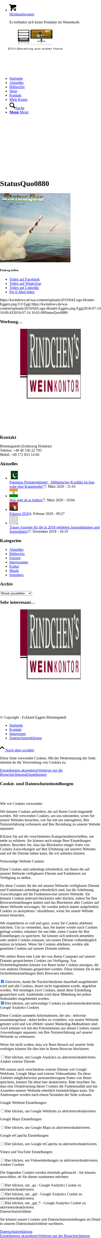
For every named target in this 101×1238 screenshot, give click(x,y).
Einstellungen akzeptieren (19, 770)
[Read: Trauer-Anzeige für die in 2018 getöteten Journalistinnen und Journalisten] (13, 523)
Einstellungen (36, 775)
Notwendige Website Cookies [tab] (22, 861)
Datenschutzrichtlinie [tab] (15, 1211)
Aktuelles (16, 549)
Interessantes (18, 562)
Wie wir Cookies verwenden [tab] (21, 804)
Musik (14, 571)
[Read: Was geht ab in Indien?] (13, 496)
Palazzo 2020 (19, 514)
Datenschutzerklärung (16, 1232)
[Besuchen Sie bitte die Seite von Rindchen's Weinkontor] (50, 397)
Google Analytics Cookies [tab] (19, 1007)
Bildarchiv (17, 554)
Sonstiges (16, 575)
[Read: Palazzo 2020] (13, 509)
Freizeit (14, 558)
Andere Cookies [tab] (12, 1165)
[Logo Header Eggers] (35, 50)
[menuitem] (55, 78)
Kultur (14, 566)
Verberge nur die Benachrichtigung (64, 1236)
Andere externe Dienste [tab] (17, 1061)
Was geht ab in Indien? (26, 500)
